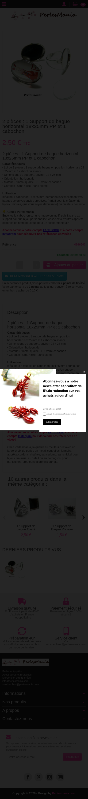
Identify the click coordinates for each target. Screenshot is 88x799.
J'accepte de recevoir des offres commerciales (61, 414)
